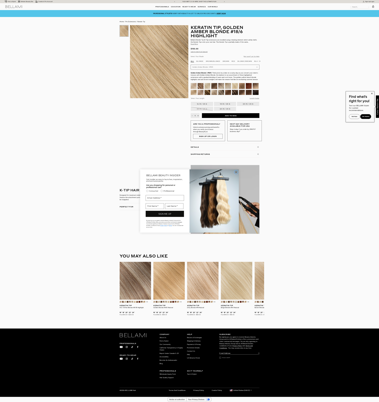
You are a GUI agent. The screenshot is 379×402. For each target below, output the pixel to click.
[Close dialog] (236, 172)
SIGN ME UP (165, 214)
